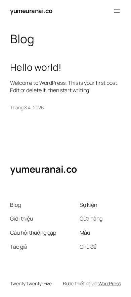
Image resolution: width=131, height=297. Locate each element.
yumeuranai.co (31, 11)
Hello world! (35, 67)
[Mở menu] (117, 11)
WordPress (109, 283)
